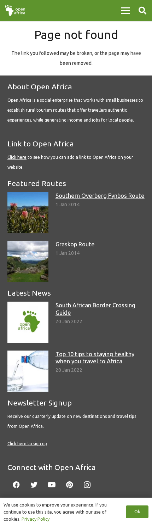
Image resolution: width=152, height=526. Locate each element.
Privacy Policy (35, 518)
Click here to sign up (27, 443)
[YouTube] (51, 485)
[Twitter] (34, 485)
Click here (17, 157)
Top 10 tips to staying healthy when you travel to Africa (94, 357)
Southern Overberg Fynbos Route (100, 195)
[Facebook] (16, 485)
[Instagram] (87, 485)
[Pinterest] (69, 485)
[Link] (15, 11)
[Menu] (125, 10)
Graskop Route (75, 244)
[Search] (142, 10)
